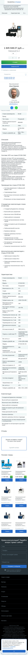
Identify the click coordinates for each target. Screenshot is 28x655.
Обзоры (3, 606)
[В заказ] (25, 477)
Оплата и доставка (6, 615)
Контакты (3, 620)
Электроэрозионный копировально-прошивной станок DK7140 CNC (6, 473)
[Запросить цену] (11, 502)
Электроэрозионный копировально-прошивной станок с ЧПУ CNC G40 (20, 499)
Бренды (3, 582)
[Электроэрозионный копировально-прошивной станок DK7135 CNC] (21, 464)
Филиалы (3, 586)
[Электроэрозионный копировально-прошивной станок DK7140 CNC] (7, 464)
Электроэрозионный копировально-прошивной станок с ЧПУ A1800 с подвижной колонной (6, 499)
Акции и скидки (5, 577)
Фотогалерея (5, 611)
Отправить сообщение (14, 566)
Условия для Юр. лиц (9, 78)
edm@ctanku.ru (13, 104)
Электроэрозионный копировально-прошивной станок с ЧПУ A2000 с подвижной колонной (20, 525)
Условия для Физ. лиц (9, 77)
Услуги (3, 591)
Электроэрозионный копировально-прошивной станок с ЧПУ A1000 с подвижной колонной (6, 525)
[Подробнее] (11, 477)
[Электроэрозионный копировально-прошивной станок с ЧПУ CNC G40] (21, 490)
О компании (4, 596)
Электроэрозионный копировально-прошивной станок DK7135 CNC (20, 473)
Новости (3, 601)
